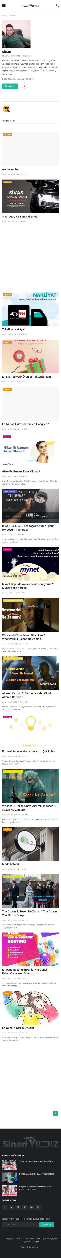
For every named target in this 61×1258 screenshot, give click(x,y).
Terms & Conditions (29, 1247)
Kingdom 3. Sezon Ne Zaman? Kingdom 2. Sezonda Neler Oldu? (36, 1188)
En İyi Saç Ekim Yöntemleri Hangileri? (25, 424)
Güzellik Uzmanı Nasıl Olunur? (21, 471)
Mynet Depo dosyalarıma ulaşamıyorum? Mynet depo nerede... (28, 586)
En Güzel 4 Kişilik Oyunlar (18, 1028)
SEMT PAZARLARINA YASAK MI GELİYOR (36, 1161)
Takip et (11, 86)
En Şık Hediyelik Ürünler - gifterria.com (26, 376)
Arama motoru (11, 169)
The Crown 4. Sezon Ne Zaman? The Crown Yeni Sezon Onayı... (29, 913)
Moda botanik (10, 864)
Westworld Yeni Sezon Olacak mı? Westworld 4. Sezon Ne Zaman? (23, 637)
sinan (4, 174)
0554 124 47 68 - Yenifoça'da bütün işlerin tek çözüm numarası (28, 527)
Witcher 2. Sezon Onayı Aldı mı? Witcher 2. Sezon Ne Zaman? (29, 807)
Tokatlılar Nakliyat (13, 329)
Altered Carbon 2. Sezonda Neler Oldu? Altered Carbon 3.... (26, 695)
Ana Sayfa (5, 15)
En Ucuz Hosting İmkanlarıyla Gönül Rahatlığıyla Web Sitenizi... (24, 971)
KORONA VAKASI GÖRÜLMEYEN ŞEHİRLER (36, 1174)
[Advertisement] (30, 257)
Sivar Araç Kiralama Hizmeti (20, 216)
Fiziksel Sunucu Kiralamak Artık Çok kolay (28, 751)
